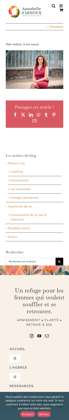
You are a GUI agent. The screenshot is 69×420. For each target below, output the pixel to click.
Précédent (56, 27)
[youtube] (39, 336)
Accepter (27, 414)
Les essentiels (20, 189)
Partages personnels (24, 198)
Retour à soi (16, 163)
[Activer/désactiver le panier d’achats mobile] (61, 10)
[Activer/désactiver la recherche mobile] (53, 6)
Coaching (16, 172)
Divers (12, 237)
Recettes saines (19, 228)
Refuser (44, 414)
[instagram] (32, 336)
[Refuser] (64, 406)
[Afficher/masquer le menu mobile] (61, 6)
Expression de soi (20, 206)
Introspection (19, 180)
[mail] (47, 336)
